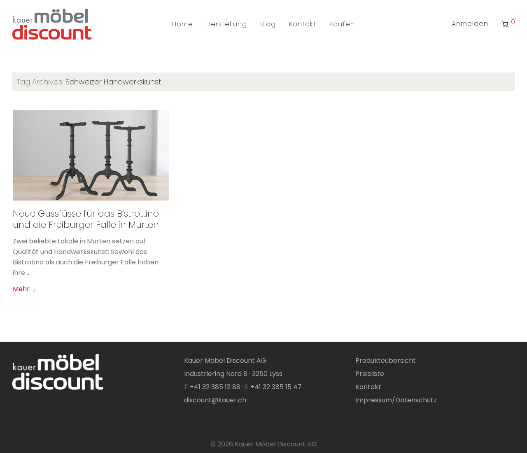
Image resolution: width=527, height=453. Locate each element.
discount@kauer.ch (215, 400)
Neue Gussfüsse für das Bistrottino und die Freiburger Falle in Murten (86, 219)
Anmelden (470, 23)
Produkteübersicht (385, 360)
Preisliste (369, 373)
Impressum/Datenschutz (396, 400)
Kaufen (342, 24)
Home (182, 24)
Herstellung (226, 24)
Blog (268, 24)
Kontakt (302, 24)
